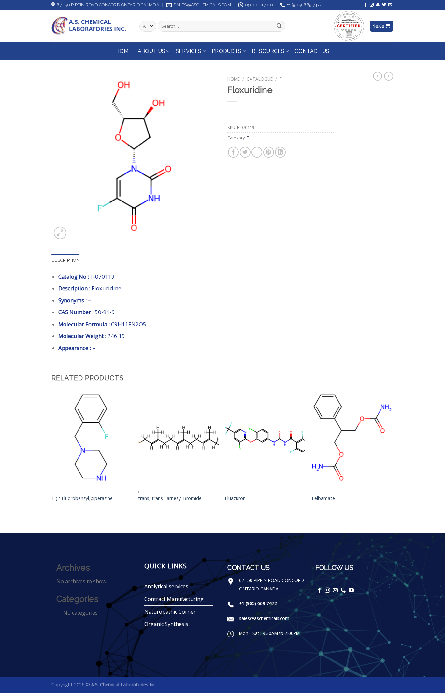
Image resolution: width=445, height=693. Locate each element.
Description (65, 260)
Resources (268, 51)
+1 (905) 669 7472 (258, 603)
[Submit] (279, 26)
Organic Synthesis (166, 624)
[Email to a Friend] (256, 152)
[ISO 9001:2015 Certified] (349, 25)
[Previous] (52, 461)
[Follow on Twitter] (384, 5)
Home (123, 51)
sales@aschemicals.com (264, 618)
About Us (151, 51)
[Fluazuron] (265, 438)
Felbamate (323, 498)
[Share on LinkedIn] (280, 152)
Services (189, 51)
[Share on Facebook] (233, 152)
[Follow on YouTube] (351, 590)
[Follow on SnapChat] (378, 5)
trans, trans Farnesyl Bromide (170, 498)
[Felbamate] (352, 438)
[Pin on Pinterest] (268, 152)
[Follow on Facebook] (365, 5)
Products (227, 51)
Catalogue (260, 79)
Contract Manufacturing (174, 599)
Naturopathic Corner (170, 611)
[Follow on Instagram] (372, 5)
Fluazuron (235, 498)
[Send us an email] (390, 5)
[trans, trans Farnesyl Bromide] (178, 438)
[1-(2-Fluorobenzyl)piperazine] (91, 438)
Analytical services (166, 586)
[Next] (391, 461)
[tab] (65, 260)
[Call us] (343, 590)
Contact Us (311, 51)
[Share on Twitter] (245, 152)
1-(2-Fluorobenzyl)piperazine (82, 498)
